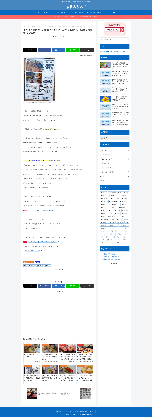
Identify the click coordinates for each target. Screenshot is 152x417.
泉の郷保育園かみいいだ (32, 251)
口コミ (38, 262)
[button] (87, 50)
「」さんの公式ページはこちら (42, 242)
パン (26, 265)
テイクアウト (33, 265)
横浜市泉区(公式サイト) (110, 254)
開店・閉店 (42, 265)
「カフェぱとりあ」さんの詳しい (41, 210)
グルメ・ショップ (29, 262)
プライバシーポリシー (81, 411)
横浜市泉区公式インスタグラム (113, 259)
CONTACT (92, 411)
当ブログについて (68, 411)
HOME (59, 411)
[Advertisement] (58, 42)
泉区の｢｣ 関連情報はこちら (113, 51)
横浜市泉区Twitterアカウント (112, 256)
